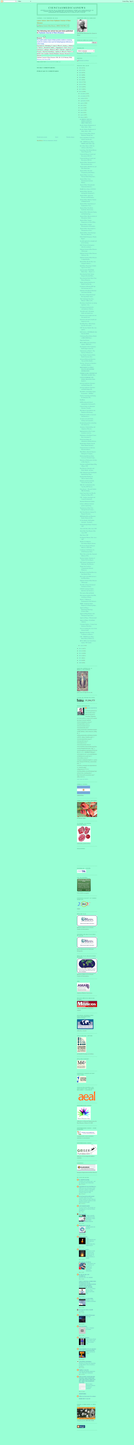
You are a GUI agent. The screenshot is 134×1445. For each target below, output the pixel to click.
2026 (80, 68)
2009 (80, 662)
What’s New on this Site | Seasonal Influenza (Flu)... (88, 555)
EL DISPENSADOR (84, 1180)
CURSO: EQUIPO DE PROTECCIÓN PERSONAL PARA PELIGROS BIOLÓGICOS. (90, 1218)
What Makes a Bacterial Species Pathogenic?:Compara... (88, 452)
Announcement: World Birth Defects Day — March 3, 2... (87, 270)
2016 (80, 91)
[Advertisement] (50, 123)
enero (81, 645)
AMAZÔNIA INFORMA (85, 1361)
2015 (80, 648)
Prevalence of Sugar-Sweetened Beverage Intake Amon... (87, 295)
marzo (82, 115)
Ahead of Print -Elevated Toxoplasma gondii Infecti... (87, 171)
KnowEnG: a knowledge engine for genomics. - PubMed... (88, 392)
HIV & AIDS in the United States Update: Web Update (88, 641)
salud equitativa (92, 707)
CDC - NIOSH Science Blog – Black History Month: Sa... (87, 637)
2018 (80, 87)
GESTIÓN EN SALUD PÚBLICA (87, 1186)
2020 (80, 82)
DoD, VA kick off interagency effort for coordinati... (87, 246)
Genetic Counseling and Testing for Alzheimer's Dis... (88, 396)
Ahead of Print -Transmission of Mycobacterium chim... (87, 163)
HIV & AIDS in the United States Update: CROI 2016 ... (88, 343)
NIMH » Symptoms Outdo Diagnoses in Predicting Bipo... (88, 604)
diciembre (83, 93)
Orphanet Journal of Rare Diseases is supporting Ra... (88, 258)
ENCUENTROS (83, 1326)
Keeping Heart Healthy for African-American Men (86, 477)
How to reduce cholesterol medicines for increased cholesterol (90, 1386)
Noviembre (81, 1311)
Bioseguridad (82, 1214)
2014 (80, 651)
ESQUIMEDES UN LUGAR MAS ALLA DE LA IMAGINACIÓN (87, 1349)
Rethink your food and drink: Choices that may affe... (87, 481)
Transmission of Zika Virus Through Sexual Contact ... (87, 509)
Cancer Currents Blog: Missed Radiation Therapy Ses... (87, 134)
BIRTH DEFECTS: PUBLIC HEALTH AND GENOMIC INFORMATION (87, 369)
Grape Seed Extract (84, 340)
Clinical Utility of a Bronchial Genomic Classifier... (87, 407)
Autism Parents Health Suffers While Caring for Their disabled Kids (91, 1341)
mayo (81, 110)
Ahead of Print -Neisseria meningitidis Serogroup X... (87, 192)
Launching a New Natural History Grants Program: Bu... (88, 151)
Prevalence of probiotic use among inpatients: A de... (88, 304)
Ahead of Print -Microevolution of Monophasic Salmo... (88, 217)
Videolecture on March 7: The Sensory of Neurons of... (87, 351)
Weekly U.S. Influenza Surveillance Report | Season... (88, 542)
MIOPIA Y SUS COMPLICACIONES (91, 1300)
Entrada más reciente (42, 137)
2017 (80, 89)
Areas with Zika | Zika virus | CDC (88, 528)
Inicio (56, 137)
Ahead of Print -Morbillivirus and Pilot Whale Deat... (88, 167)
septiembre (83, 100)
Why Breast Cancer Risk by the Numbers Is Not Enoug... (87, 411)
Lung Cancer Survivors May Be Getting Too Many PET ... (88, 494)
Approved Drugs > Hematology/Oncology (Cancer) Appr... (86, 609)
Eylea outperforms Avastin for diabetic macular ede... (87, 138)
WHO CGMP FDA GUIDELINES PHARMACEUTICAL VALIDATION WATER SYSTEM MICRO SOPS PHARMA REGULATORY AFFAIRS (87, 1284)
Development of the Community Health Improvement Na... (88, 347)
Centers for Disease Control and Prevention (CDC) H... (87, 155)
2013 (80, 653)
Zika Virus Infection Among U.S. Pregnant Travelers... (88, 513)
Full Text (44, 59)
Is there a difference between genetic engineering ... (87, 504)
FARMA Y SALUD (83, 1370)
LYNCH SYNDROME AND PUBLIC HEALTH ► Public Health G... (87, 379)
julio (81, 105)
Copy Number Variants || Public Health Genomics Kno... (87, 356)
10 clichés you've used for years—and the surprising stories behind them (87, 1181)
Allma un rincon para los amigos (87, 1396)
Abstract (39, 59)
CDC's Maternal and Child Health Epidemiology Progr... (88, 473)
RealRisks (82, 400)
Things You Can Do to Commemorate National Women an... (86, 568)
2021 (80, 80)
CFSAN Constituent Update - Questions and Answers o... (87, 589)
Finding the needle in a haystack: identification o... (88, 415)
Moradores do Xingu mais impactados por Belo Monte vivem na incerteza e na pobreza (87, 1364)
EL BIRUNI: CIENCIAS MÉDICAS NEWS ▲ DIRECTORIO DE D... (86, 121)
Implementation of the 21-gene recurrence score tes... (87, 432)
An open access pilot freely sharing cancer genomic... (87, 419)
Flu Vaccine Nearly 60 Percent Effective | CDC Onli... (87, 546)
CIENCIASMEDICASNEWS (67, 7)
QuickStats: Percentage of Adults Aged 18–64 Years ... (88, 266)
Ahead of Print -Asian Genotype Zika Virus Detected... (88, 233)
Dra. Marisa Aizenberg (85, 1262)
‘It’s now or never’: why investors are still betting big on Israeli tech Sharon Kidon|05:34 (87, 1209)
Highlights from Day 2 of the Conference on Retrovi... (87, 633)
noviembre (83, 96)
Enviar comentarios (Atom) (50, 140)
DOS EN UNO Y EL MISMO (86, 1277)
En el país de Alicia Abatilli (86, 1310)
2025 (80, 70)
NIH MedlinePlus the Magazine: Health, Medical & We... (88, 517)
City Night (88, 1316)
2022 (80, 77)
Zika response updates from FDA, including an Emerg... (88, 596)
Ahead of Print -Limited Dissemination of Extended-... (88, 225)
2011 (80, 658)
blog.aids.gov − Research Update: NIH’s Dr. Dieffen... (88, 490)
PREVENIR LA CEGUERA (86, 1298)
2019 (80, 84)
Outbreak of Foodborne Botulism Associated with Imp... (88, 291)
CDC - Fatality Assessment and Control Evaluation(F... (87, 498)
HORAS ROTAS (83, 1237)
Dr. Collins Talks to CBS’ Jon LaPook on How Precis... (87, 146)
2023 (80, 75)
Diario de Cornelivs (84, 1249)
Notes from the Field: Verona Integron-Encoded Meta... (87, 275)
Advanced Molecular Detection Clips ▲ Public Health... (87, 360)
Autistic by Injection (84, 1337)
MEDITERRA (82, 1394)
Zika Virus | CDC (84, 535)
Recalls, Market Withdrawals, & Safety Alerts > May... (88, 126)
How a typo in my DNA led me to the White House (88, 577)
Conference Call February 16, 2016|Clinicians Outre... (87, 550)
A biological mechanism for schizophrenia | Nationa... (87, 308)
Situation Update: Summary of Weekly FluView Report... (87, 559)
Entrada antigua (70, 137)
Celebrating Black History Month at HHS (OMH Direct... (88, 337)
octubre (82, 98)
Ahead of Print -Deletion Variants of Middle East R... (88, 200)
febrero (82, 117)
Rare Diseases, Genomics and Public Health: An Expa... (87, 469)
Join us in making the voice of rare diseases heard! (88, 629)
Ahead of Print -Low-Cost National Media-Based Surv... (88, 175)
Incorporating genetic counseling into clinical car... (88, 424)
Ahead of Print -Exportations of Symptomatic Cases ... (87, 204)
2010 (80, 660)
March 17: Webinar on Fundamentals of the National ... (88, 600)
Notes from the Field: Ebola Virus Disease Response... (88, 279)
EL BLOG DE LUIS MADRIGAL (84, 1275)
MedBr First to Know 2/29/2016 (88, 189)
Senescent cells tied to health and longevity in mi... (88, 320)
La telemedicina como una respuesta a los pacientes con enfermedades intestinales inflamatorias (91, 1267)
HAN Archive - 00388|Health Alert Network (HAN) (88, 333)
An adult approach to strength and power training (88, 242)
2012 (80, 655)
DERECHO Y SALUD (84, 1225)
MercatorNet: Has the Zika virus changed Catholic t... (88, 262)
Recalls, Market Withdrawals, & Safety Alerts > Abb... (88, 130)
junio (81, 108)
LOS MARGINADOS (84, 1206)
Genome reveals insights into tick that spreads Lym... (88, 316)
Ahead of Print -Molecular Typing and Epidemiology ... (88, 213)
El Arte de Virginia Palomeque (87, 1315)
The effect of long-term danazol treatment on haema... (87, 585)
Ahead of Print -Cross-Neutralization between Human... (86, 180)
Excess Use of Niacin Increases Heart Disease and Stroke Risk (90, 1291)
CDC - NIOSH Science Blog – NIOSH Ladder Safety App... (87, 142)
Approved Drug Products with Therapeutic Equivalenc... (87, 614)
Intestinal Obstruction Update (87, 501)
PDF (49, 59)
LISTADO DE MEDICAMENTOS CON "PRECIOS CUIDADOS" (87, 1372)
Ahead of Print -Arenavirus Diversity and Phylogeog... (87, 196)
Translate (89, 53)
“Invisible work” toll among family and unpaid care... (87, 312)
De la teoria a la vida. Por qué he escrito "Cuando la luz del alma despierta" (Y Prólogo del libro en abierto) (90, 1254)
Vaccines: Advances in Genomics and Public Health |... (88, 364)
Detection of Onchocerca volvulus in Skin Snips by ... (88, 461)
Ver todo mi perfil (82, 779)
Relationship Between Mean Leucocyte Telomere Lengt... (87, 457)
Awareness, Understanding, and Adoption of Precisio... (87, 428)
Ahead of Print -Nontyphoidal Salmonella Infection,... (87, 185)
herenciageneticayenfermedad (86, 1196)
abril (81, 112)
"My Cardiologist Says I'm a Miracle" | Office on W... (87, 299)
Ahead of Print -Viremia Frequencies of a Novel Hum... (88, 221)
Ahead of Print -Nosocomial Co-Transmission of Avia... (88, 229)
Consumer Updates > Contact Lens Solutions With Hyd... (88, 625)
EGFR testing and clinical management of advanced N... (88, 403)
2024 (80, 72)
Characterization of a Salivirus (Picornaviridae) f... (87, 448)
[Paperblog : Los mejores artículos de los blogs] (81, 872)
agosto (82, 103)
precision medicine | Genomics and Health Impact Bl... (87, 384)
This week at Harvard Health (87, 593)
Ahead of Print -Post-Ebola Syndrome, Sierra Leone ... (87, 209)
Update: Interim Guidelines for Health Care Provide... (87, 283)
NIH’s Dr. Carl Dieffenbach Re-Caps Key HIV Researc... (87, 485)
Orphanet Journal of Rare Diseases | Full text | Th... (88, 254)
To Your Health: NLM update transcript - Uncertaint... (87, 521)
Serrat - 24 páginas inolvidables (90, 1328)
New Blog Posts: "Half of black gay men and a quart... (87, 324)
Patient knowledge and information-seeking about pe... (88, 440)
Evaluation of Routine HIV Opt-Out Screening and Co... (88, 287)
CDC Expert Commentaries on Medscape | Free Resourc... (87, 563)
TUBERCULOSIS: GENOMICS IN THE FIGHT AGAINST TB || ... (88, 374)
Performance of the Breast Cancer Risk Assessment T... (88, 436)
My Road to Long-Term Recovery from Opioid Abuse (88, 573)
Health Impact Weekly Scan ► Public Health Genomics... (87, 444)
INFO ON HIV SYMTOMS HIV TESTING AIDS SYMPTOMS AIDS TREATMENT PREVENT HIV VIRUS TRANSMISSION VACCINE (87, 1379)
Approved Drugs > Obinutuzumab (88, 618)
